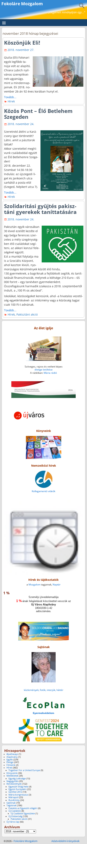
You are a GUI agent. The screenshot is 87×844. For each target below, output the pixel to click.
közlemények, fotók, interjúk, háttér (43, 690)
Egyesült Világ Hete (18, 786)
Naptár (56, 584)
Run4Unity (14, 800)
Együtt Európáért (17, 789)
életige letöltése (44, 369)
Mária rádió (50, 373)
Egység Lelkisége (17, 778)
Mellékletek (12, 775)
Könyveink (12, 773)
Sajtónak (11, 802)
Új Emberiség (15, 816)
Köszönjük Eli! (22, 42)
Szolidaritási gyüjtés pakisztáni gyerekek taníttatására (40, 209)
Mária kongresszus (18, 794)
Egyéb (9, 759)
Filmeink (10, 765)
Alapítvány (12, 757)
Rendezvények (14, 783)
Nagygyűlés (12, 781)
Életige (9, 762)
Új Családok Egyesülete (23, 813)
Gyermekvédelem (43, 713)
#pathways (12, 754)
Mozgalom (34, 584)
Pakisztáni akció (27, 314)
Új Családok (14, 810)
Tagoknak (11, 805)
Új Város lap (12, 821)
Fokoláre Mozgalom (22, 3)
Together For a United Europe (24, 770)
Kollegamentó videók (43, 491)
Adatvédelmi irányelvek (65, 841)
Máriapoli (13, 797)
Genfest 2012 (15, 791)
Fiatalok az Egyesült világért (22, 808)
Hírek (11, 101)
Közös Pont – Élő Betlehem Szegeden (38, 113)
